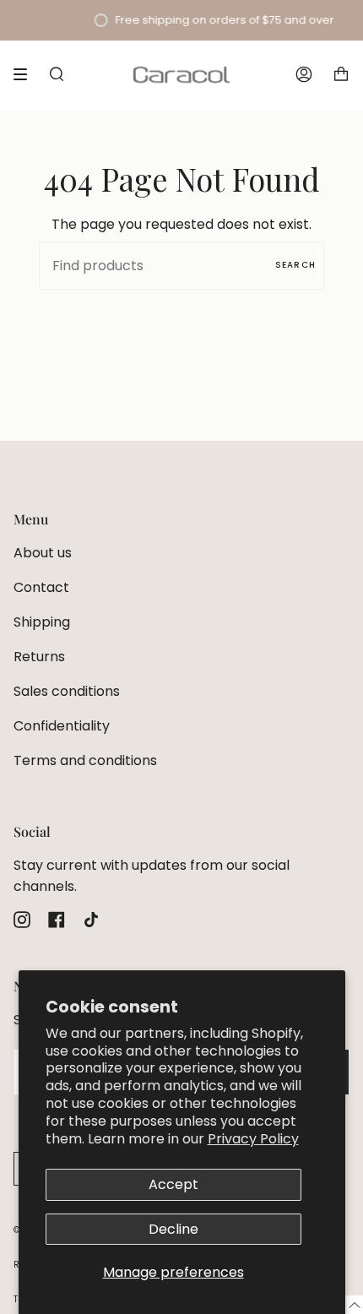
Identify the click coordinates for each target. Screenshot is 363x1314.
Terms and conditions (85, 760)
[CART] (341, 75)
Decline (173, 1229)
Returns (39, 656)
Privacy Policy (253, 1138)
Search (295, 264)
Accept (173, 1184)
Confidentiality (62, 726)
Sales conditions (67, 691)
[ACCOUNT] (303, 75)
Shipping (42, 622)
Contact (41, 587)
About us (43, 552)
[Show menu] (26, 74)
